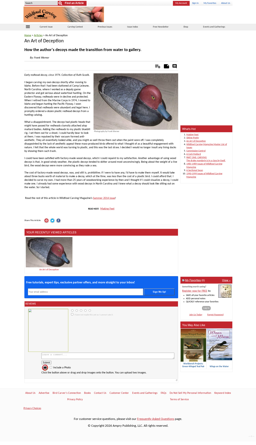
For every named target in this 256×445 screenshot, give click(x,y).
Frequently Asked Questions (155, 419)
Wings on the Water (219, 366)
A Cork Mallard (193, 154)
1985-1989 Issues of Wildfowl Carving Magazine (204, 166)
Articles (38, 35)
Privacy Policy (75, 399)
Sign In (195, 3)
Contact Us (100, 393)
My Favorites (210, 3)
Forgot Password (215, 315)
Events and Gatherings (214, 27)
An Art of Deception (49, 269)
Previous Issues (105, 27)
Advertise (44, 393)
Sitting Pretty (192, 138)
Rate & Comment (174, 66)
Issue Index (132, 27)
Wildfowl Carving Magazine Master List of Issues (206, 146)
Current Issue (46, 27)
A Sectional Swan (194, 170)
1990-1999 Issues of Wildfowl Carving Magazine (204, 175)
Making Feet (107, 208)
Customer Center (119, 393)
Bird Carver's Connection (67, 393)
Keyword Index (222, 393)
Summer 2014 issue (104, 198)
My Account (181, 3)
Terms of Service (179, 399)
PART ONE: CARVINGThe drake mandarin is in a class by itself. (206, 159)
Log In (206, 308)
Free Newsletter (161, 27)
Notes (165, 66)
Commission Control (195, 151)
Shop (185, 27)
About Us (225, 3)
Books (87, 393)
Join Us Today (195, 315)
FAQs (163, 393)
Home (27, 35)
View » (226, 280)
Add (156, 66)
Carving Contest (75, 27)
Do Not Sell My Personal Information (190, 393)
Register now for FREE (194, 291)
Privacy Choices (32, 408)
